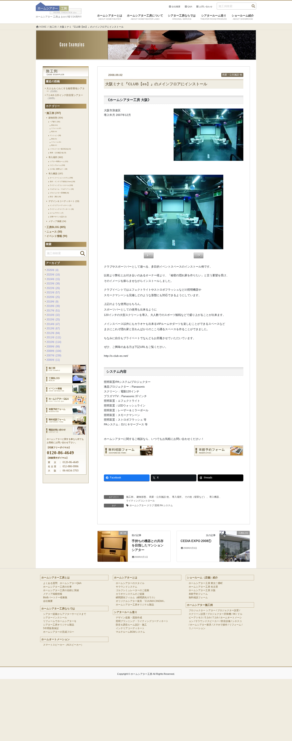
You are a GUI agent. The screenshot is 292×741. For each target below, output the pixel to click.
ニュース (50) (54, 231)
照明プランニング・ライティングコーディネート (142, 621)
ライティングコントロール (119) (61, 185)
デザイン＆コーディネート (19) (63, 201)
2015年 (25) (53, 319)
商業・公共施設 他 (159, 497)
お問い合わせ (205, 6)
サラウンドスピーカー (207, 621)
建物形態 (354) (55, 117)
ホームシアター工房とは (55, 577)
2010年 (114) (53, 341)
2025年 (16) (53, 274)
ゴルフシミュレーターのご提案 (132, 590)
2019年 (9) (52, 301)
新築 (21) (54, 139)
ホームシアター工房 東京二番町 (206, 583)
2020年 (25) (53, 297)
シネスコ (237, 621)
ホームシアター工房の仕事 (57, 586)
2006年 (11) (53, 359)
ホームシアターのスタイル (130, 583)
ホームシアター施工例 (200, 604)
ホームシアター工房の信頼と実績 (61, 590)
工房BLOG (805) (56, 227)
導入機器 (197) (55, 173)
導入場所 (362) (55, 157)
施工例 (129, 497)
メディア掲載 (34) (57, 221)
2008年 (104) (53, 350)
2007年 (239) (53, 355)
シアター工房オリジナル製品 (58, 624)
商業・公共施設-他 (232, 75)
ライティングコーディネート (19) (62, 209)
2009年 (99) (53, 346)
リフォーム (235, 624)
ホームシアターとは (125, 577)
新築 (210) (54, 125)
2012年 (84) (53, 333)
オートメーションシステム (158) (61, 178)
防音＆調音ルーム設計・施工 (131, 624)
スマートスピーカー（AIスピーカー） (63, 644)
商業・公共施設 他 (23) (58, 153)
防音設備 (225, 621)
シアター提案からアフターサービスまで (64, 614)
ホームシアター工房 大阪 (202, 590)
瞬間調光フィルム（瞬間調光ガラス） (136, 597)
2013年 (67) (53, 328)
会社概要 (176, 6)
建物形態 (141, 497)
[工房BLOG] (234, 540)
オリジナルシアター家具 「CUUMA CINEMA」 (141, 601)
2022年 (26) (53, 288)
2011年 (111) (53, 337)
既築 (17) (54, 145)
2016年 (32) (53, 314)
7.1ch (216, 617)
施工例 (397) (53, 113)
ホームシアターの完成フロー (58, 631)
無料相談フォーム (198, 597)
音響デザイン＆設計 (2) (58, 217)
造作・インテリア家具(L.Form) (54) (62, 181)
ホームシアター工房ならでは (58, 608)
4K (234, 614)
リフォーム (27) (56, 128)
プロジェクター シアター (202, 610)
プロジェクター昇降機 (219, 614)
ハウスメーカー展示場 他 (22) (60, 149)
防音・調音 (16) (55, 197)
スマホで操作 (220, 624)
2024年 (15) (53, 279)
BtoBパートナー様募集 (55, 597)
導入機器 (214, 497)
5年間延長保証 (51, 628)
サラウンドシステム (126, 586)
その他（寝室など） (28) (58, 169)
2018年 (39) (53, 306)
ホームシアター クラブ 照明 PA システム (151, 505)
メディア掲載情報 (52, 594)
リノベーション (197, 628)
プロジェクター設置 (228, 610)
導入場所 (177, 497)
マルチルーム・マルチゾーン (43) (62, 189)
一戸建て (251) (55, 122)
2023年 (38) (53, 283)
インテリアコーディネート (130, 628)
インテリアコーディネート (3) (60, 205)
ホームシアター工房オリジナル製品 (135, 604)
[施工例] (113, 540)
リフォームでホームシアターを (59, 621)
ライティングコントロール (140, 500)
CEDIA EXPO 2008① (196, 541)
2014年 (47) (53, 324)
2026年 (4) (52, 270)
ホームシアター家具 (200, 624)
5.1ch (208, 617)
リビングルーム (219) (57, 165)
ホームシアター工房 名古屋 (203, 586)
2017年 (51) (53, 310)
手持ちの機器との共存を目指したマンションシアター (147, 545)
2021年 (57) (53, 292)
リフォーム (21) (56, 142)
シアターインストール (55, 617)
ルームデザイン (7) (56, 213)
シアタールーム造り (125, 612)
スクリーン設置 (197, 614)
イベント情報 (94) (56, 236)
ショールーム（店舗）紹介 (202, 577)
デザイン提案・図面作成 (129, 617)
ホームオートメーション (55, 639)
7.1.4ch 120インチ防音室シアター (64, 95)
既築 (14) (54, 131)
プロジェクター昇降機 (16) (59, 193)
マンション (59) (55, 135)
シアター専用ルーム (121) (59, 161)
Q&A (190, 6)
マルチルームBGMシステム (130, 631)
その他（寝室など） (195, 497)
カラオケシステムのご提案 (130, 594)
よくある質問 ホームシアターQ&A (62, 583)
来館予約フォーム (198, 594)
